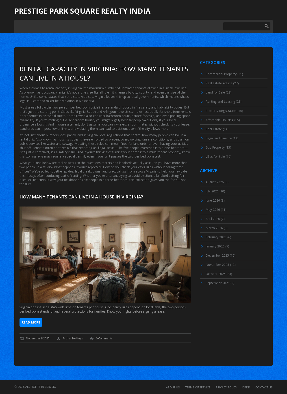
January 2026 (217, 246)
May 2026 (216, 209)
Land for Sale (218, 92)
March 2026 (217, 228)
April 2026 (215, 219)
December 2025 (220, 255)
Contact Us (264, 387)
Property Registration (224, 111)
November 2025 (221, 264)
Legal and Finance (222, 138)
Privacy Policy (226, 387)
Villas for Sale (218, 156)
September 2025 (220, 283)
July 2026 (215, 191)
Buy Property (218, 147)
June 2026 (215, 200)
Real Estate (217, 129)
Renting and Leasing (223, 101)
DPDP (246, 387)
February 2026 (218, 237)
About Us (173, 387)
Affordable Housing (223, 120)
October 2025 (219, 274)
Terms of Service (197, 387)
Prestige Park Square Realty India (82, 11)
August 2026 (217, 182)
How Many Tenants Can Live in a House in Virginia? (81, 197)
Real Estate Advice (222, 83)
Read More (31, 322)
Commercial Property (224, 74)
